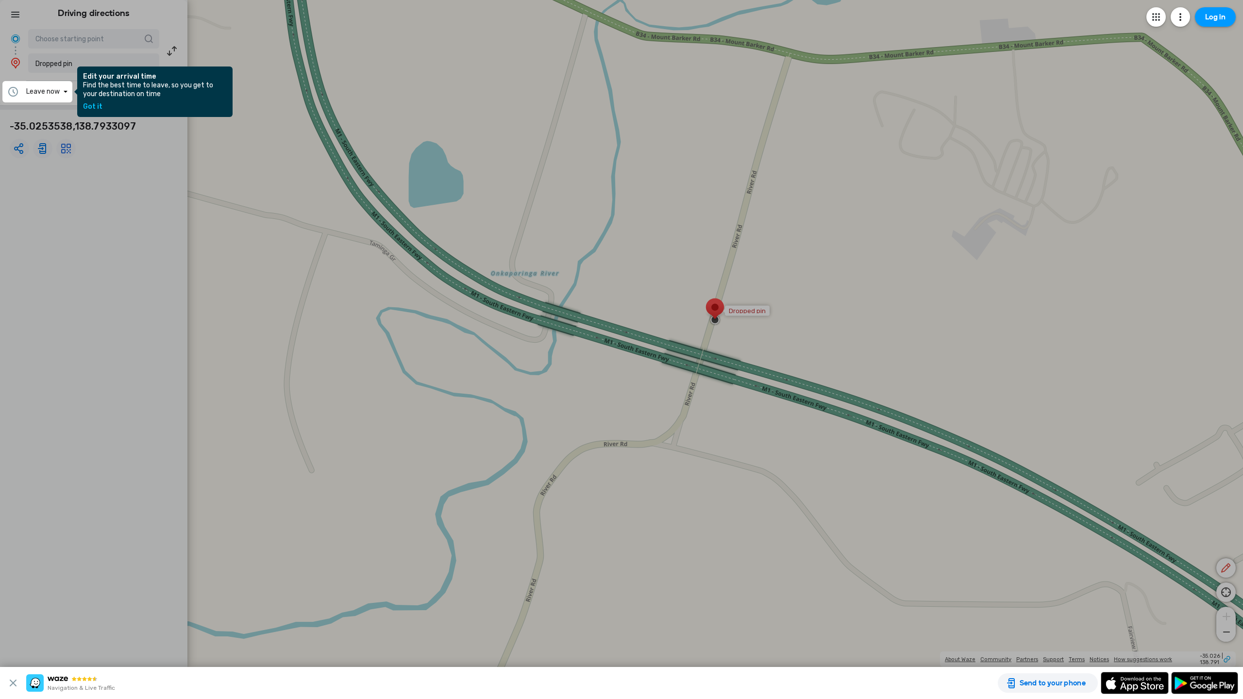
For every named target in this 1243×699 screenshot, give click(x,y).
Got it (92, 107)
